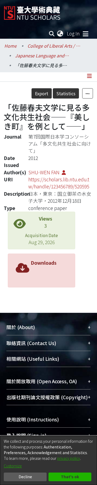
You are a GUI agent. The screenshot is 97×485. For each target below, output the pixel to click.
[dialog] (48, 460)
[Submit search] (51, 33)
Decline (25, 476)
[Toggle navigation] (85, 33)
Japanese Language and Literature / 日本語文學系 (42, 55)
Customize (13, 465)
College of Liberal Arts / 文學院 (54, 45)
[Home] (32, 11)
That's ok (70, 476)
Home (10, 45)
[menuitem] (60, 33)
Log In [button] (73, 33)
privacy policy (68, 458)
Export (41, 93)
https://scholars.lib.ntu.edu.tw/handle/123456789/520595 (58, 183)
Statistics (65, 93)
